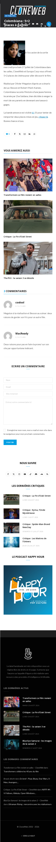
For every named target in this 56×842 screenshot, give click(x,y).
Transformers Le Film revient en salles (22, 195)
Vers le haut (29, 836)
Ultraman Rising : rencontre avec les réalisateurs (30, 804)
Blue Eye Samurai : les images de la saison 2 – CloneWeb (26, 800)
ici (33, 112)
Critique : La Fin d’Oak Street (18, 236)
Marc (10, 30)
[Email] (49, 26)
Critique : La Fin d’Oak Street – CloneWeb (20, 789)
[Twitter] (45, 26)
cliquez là (43, 116)
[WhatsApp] (45, 29)
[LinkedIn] (41, 29)
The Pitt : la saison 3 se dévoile (19, 278)
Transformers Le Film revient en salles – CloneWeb (23, 767)
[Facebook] (41, 26)
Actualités (10, 16)
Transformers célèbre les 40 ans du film (21, 771)
